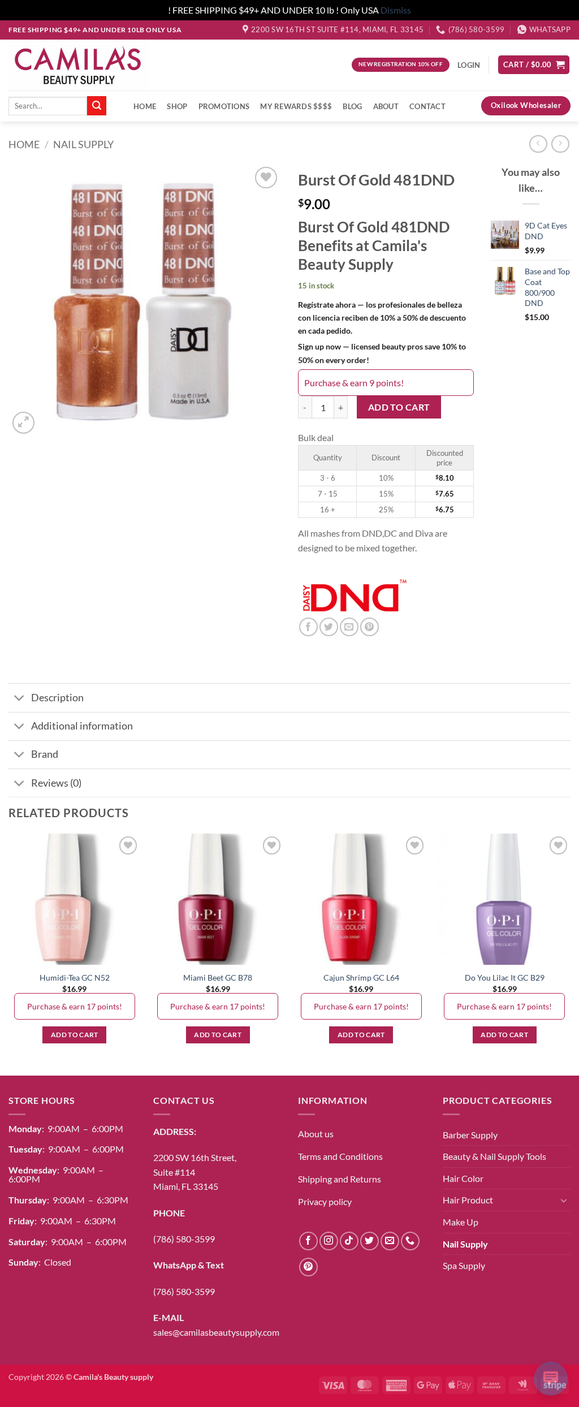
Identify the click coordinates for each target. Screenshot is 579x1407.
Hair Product (468, 1199)
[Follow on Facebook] (308, 1241)
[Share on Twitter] (328, 627)
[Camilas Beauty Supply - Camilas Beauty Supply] (78, 64)
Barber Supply (470, 1134)
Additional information (82, 726)
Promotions (224, 106)
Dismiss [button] (396, 10)
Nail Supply (83, 144)
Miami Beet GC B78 (217, 977)
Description (57, 698)
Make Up (460, 1221)
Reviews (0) (56, 783)
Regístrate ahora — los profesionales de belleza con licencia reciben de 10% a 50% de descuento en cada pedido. (382, 317)
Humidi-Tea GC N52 (75, 977)
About (386, 106)
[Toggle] (19, 699)
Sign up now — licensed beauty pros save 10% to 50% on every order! (382, 353)
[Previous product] (560, 144)
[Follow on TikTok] (349, 1241)
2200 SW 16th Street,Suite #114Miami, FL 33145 (194, 1172)
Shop (177, 106)
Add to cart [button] (74, 1034)
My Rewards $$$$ (296, 106)
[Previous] (9, 953)
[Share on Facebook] (308, 627)
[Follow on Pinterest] (308, 1267)
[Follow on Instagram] (328, 1241)
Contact (427, 106)
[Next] (569, 953)
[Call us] (410, 1241)
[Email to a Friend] (349, 627)
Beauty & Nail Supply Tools (494, 1156)
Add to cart (399, 407)
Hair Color (463, 1178)
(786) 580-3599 (184, 1238)
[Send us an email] (390, 1241)
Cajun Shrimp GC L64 (361, 977)
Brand (44, 754)
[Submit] (96, 105)
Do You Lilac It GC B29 (505, 977)
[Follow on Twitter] (369, 1241)
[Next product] (538, 144)
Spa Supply (464, 1265)
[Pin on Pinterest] (369, 627)
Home (144, 106)
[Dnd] (354, 597)
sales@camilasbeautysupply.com (216, 1332)
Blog (352, 106)
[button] (533, 64)
